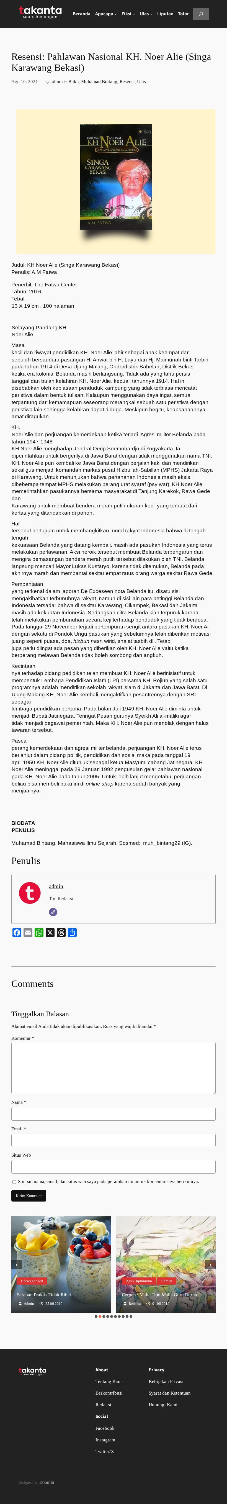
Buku (73, 81)
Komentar (22, 1038)
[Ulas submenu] (151, 13)
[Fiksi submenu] (134, 13)
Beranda (82, 14)
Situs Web (21, 1155)
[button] (96, 1316)
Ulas (141, 81)
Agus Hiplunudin (139, 1281)
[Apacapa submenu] (115, 13)
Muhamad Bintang (99, 81)
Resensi (127, 81)
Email (18, 1128)
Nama (18, 1102)
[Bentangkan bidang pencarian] (201, 14)
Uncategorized (32, 1281)
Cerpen (166, 1281)
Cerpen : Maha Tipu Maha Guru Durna (159, 1294)
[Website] (53, 912)
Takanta (46, 1482)
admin (57, 81)
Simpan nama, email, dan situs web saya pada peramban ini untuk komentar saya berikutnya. (108, 1181)
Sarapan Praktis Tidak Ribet (44, 1294)
